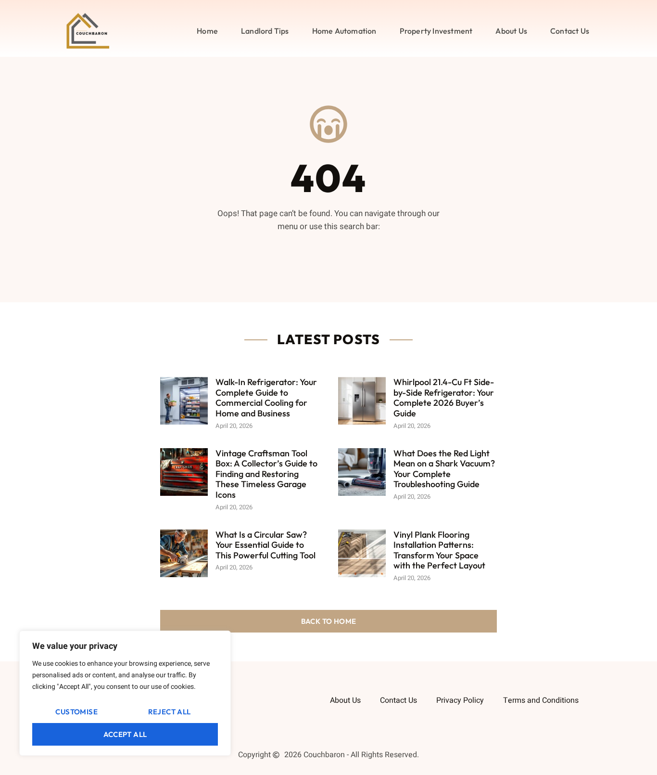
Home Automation (344, 31)
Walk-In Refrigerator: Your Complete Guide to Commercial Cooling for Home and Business (266, 397)
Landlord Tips (265, 31)
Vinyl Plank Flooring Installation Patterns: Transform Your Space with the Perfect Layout (439, 550)
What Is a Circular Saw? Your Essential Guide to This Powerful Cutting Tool (265, 545)
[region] (125, 693)
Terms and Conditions (541, 700)
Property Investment (436, 31)
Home (207, 31)
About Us (511, 31)
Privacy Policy (460, 700)
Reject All (169, 711)
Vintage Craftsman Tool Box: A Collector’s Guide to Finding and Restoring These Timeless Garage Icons (266, 474)
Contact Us (569, 31)
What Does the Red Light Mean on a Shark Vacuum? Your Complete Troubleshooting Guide (444, 469)
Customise (76, 711)
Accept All (125, 734)
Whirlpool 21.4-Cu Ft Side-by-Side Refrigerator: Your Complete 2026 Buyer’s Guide (443, 397)
